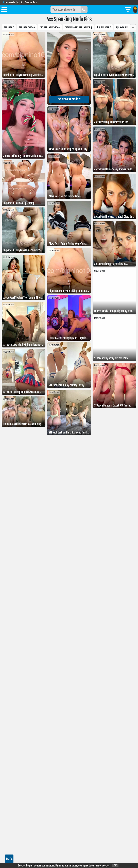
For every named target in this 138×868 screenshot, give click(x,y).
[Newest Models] (69, 103)
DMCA (9, 859)
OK (115, 865)
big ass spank (104, 27)
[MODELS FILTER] (128, 9)
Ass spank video (27, 27)
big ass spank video (50, 27)
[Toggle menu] (4, 10)
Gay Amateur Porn (29, 2)
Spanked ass (122, 27)
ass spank (9, 27)
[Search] (84, 9)
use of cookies (102, 865)
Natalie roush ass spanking (78, 27)
